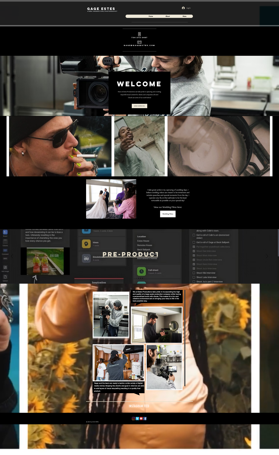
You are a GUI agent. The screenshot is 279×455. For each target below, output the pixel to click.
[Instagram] (133, 418)
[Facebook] (145, 418)
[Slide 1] (136, 278)
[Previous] (12, 256)
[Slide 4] (142, 278)
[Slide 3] (140, 278)
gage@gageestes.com (139, 45)
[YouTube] (141, 418)
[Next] (267, 256)
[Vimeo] (137, 418)
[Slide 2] (138, 278)
